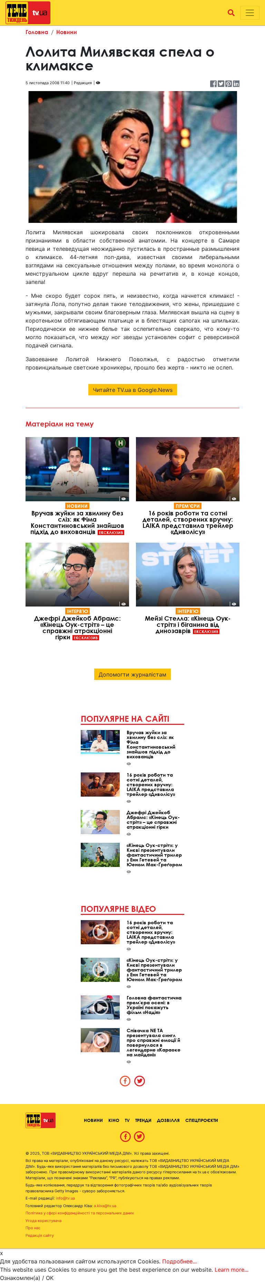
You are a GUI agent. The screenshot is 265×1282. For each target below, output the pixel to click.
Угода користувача (43, 1220)
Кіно (113, 1120)
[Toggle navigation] (249, 13)
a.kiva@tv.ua (105, 1205)
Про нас (33, 1227)
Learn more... (231, 1269)
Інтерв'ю (77, 611)
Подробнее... (179, 1261)
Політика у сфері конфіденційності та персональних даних (80, 1213)
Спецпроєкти (201, 1120)
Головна (37, 32)
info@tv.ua (65, 1198)
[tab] (125, 1080)
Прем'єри (188, 506)
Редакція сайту (40, 1235)
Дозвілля (168, 1120)
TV (127, 1120)
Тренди (143, 1120)
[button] (231, 13)
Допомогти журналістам (132, 674)
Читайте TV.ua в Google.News (133, 389)
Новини (66, 32)
